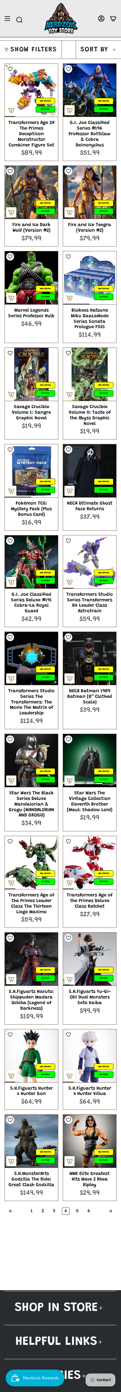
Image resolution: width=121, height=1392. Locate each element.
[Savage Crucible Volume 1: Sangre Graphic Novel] (31, 374)
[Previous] (16, 1211)
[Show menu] (7, 18)
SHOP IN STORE (56, 1308)
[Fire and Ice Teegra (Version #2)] (89, 192)
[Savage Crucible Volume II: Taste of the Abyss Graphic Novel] (89, 374)
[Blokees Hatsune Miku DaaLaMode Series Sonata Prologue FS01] (89, 277)
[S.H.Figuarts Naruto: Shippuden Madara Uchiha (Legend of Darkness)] (31, 959)
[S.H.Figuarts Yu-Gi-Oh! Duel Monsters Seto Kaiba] (89, 959)
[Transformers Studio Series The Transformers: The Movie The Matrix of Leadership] (31, 658)
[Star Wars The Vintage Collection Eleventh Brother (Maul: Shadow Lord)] (89, 760)
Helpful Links (56, 1342)
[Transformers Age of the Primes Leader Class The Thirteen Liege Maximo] (31, 862)
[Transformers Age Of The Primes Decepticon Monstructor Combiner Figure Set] (31, 90)
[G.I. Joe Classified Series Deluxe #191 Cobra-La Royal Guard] (31, 561)
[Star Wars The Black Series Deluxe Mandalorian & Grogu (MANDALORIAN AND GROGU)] (31, 760)
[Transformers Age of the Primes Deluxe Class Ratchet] (89, 862)
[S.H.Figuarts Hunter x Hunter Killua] (89, 1055)
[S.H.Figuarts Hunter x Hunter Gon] (31, 1055)
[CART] (113, 18)
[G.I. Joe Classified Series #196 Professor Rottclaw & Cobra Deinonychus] (89, 90)
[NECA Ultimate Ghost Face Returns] (89, 470)
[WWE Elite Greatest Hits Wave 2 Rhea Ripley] (89, 1141)
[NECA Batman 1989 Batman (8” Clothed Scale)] (89, 658)
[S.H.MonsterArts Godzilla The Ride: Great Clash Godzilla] (31, 1141)
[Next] (105, 1211)
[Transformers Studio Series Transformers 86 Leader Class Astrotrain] (89, 561)
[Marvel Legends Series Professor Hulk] (31, 277)
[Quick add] (11, 110)
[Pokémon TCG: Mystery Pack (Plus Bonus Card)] (31, 470)
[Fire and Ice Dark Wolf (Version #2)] (31, 192)
